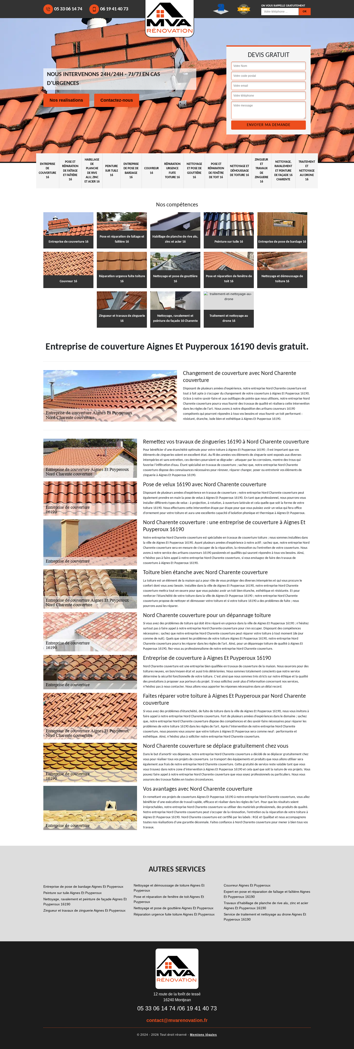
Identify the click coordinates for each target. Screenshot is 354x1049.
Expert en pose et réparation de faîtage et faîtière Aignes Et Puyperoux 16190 (267, 894)
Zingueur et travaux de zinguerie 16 (261, 170)
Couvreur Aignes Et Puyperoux (247, 885)
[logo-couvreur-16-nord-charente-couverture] (177, 968)
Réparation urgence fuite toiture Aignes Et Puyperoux (174, 914)
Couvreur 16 (151, 170)
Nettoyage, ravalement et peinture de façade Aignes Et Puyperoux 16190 (85, 901)
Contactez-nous (116, 100)
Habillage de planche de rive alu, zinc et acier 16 (92, 170)
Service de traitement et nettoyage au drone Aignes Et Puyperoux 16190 (265, 916)
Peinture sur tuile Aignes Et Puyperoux (72, 893)
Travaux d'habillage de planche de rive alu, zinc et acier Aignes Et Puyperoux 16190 (266, 905)
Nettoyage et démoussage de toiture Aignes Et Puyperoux (169, 887)
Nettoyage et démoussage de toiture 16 (239, 170)
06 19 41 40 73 (114, 9)
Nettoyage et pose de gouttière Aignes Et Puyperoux (173, 908)
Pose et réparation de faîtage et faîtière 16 (70, 170)
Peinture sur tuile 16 (111, 170)
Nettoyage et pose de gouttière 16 (194, 170)
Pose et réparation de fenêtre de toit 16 (216, 170)
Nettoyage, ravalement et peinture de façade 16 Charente (283, 170)
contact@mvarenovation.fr (177, 1020)
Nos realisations (66, 100)
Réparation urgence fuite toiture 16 (172, 170)
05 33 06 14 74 (68, 9)
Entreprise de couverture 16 (47, 170)
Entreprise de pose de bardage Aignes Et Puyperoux (83, 886)
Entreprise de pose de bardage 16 (131, 170)
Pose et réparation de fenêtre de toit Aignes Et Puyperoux (169, 899)
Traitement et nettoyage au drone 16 (307, 170)
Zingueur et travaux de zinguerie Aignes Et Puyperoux (84, 910)
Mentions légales (203, 1034)
